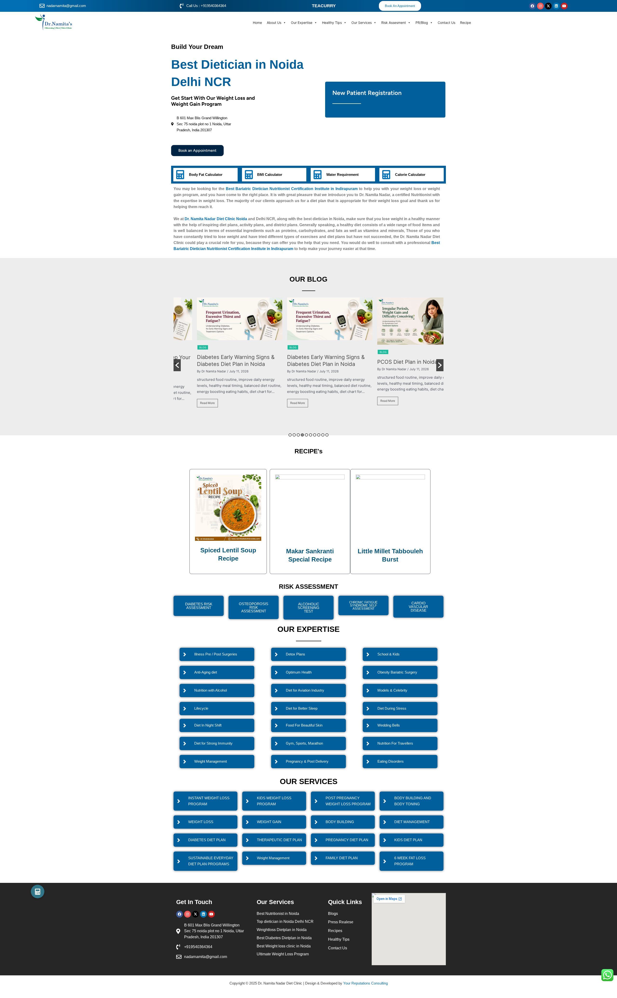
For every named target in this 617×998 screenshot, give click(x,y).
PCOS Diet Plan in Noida (386, 362)
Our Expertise (301, 22)
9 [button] (322, 434)
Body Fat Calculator (205, 174)
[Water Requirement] (317, 174)
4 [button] (302, 434)
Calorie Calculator (410, 174)
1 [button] (290, 434)
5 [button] (306, 434)
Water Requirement (342, 174)
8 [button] (318, 434)
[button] (177, 365)
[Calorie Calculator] (386, 174)
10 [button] (327, 434)
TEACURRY (324, 5)
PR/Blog (422, 22)
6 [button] (310, 434)
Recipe (465, 22)
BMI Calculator (269, 174)
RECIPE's (308, 451)
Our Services (361, 22)
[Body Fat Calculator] (180, 174)
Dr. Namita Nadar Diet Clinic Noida (216, 219)
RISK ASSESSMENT (308, 586)
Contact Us (446, 22)
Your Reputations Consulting (365, 983)
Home (257, 22)
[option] (219, 354)
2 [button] (294, 434)
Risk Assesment (393, 22)
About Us (274, 22)
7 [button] (314, 434)
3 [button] (298, 434)
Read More (186, 403)
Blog (181, 347)
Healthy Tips (332, 22)
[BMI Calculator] (248, 174)
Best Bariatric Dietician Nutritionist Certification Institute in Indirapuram (292, 189)
